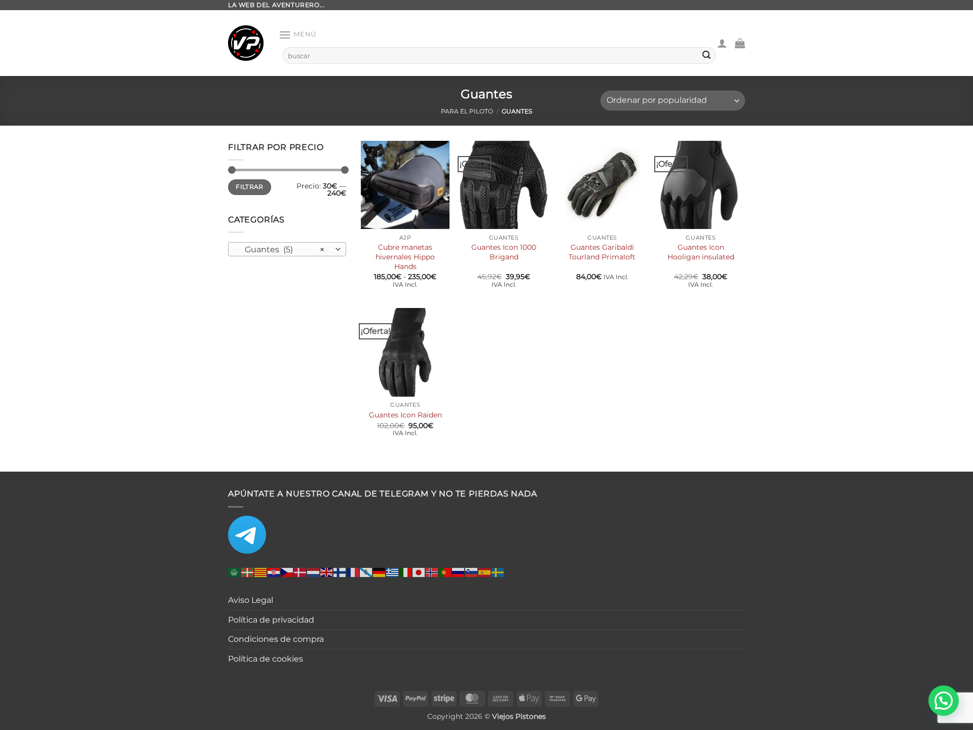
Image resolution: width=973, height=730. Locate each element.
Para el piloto (467, 111)
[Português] (445, 572)
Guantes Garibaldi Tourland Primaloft (602, 252)
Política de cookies (265, 659)
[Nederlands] (313, 572)
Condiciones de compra (276, 639)
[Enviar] (706, 55)
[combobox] (287, 249)
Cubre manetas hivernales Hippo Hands (405, 257)
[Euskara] (247, 572)
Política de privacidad (271, 620)
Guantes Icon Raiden (405, 414)
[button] (297, 34)
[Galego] (366, 572)
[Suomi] (340, 572)
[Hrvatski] (274, 572)
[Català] (261, 572)
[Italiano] (406, 572)
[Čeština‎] (287, 572)
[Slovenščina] (471, 572)
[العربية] (234, 572)
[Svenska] (498, 572)
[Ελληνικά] (392, 572)
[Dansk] (300, 572)
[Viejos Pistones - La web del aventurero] (246, 43)
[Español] (485, 572)
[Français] (353, 572)
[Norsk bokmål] (432, 572)
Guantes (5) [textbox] (281, 249)
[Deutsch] (379, 572)
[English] (326, 572)
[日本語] (419, 572)
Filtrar (250, 186)
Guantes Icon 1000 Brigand (503, 252)
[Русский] (458, 572)
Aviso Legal (250, 600)
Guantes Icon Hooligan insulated (700, 252)
